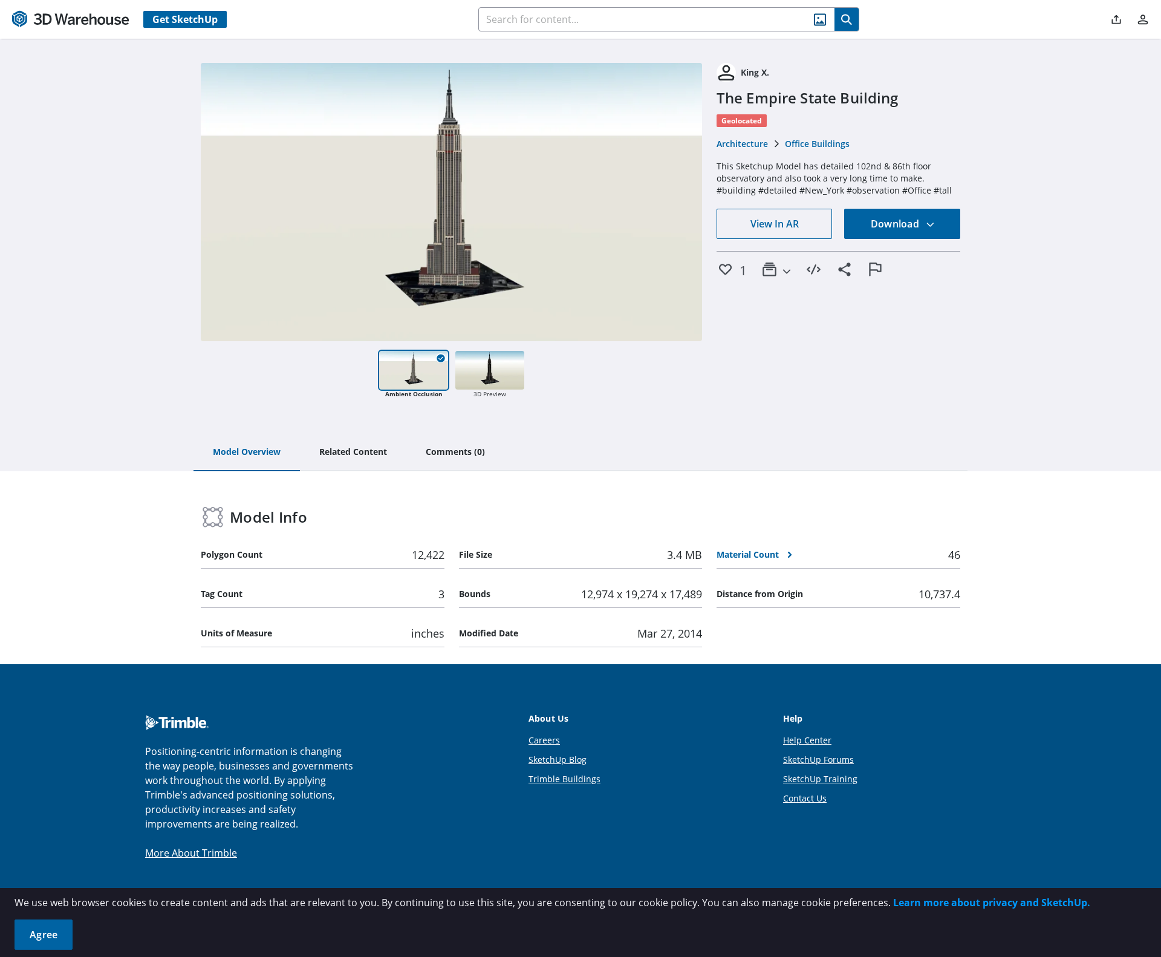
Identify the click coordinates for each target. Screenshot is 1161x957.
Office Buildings (817, 143)
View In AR (774, 223)
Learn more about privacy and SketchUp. (991, 902)
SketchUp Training (820, 779)
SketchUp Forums (818, 759)
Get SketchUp (185, 19)
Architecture (742, 143)
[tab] (247, 452)
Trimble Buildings (564, 779)
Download (896, 223)
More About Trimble (191, 853)
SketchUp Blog (557, 759)
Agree (43, 934)
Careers (544, 740)
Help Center (807, 740)
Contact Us (805, 798)
